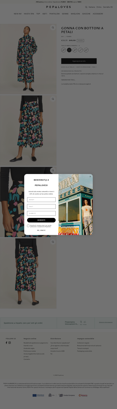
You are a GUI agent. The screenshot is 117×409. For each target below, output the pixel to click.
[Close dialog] (90, 176)
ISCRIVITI (41, 220)
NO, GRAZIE (41, 230)
